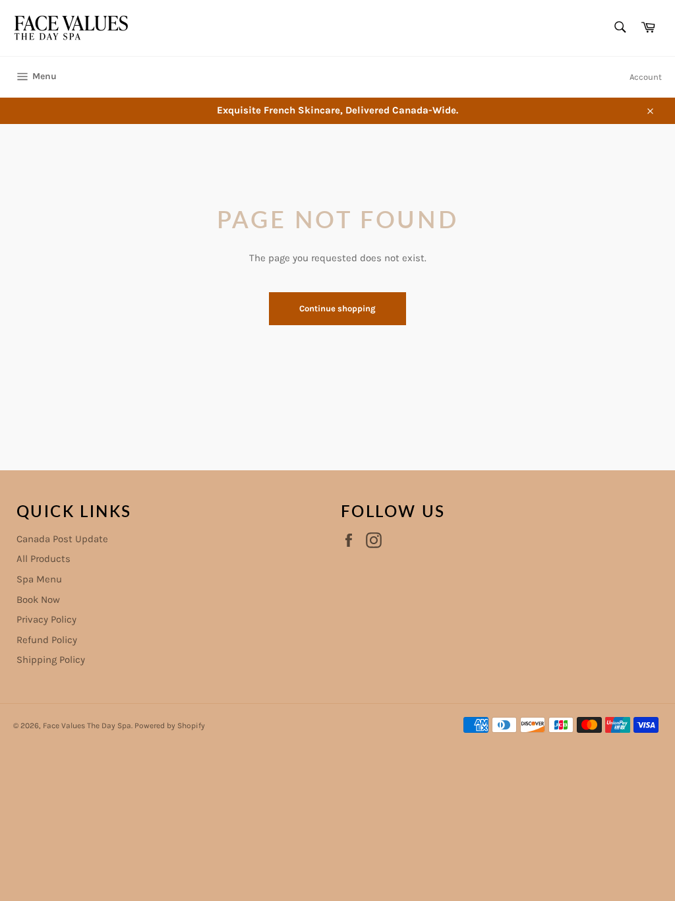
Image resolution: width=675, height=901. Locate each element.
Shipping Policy (50, 660)
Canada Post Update (62, 539)
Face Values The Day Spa (87, 725)
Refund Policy (46, 640)
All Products (43, 559)
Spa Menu (39, 579)
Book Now (38, 600)
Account (646, 77)
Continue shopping (337, 308)
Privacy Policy (46, 619)
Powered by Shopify (169, 725)
